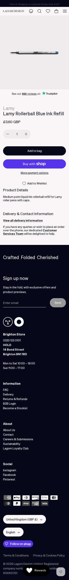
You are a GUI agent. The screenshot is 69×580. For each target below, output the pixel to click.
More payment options (34, 172)
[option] (34, 52)
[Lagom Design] (13, 11)
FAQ (5, 390)
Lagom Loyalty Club (16, 448)
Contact (8, 434)
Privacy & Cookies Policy (49, 555)
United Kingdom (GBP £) (22, 519)
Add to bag (34, 151)
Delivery (8, 394)
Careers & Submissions (18, 439)
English (10, 532)
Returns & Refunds (15, 399)
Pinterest (9, 479)
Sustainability (11, 444)
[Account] (31, 11)
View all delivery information (23, 220)
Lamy (9, 108)
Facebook (9, 475)
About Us (9, 430)
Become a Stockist (15, 408)
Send (58, 302)
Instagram (9, 470)
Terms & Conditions (16, 555)
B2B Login (9, 403)
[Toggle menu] (65, 11)
